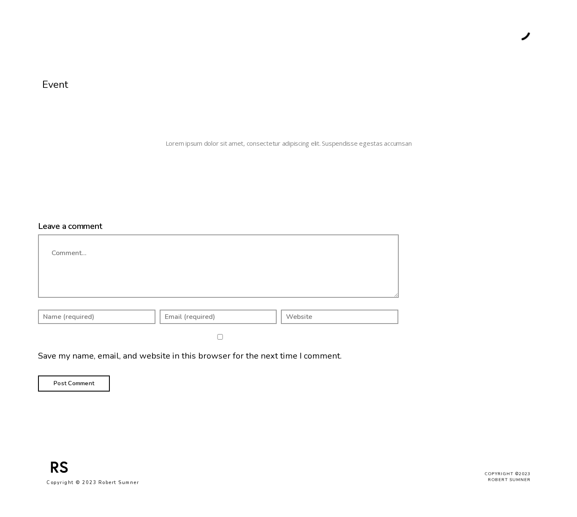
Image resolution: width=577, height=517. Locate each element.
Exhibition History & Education (413, 31)
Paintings (170, 31)
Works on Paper (217, 31)
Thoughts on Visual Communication (304, 31)
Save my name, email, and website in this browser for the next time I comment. (190, 356)
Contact (478, 31)
